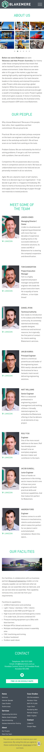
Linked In (30, 723)
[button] (14, 51)
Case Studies (6, 703)
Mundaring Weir (32, 709)
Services (5, 697)
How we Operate (7, 700)
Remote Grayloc (32, 712)
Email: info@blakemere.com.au (22, 664)
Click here (27, 745)
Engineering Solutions (9, 714)
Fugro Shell (31, 706)
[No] (41, 744)
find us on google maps (22, 681)
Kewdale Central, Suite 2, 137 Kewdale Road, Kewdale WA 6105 (22, 667)
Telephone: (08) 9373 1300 (22, 661)
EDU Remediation (33, 697)
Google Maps (31, 726)
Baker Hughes (32, 715)
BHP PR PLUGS (32, 703)
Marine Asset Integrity (9, 717)
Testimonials (6, 706)
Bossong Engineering (17, 581)
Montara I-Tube (32, 700)
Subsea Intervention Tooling (11, 723)
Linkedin (8, 241)
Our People (6, 731)
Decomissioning (7, 720)
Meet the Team (7, 734)
